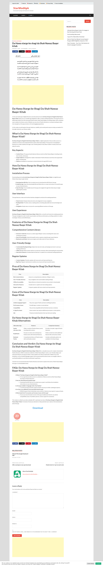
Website (14, 523)
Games (23, 15)
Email (14, 517)
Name (14, 510)
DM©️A (36, 3)
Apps (31, 15)
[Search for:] (79, 21)
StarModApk (21, 8)
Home (16, 15)
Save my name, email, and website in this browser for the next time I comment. (34, 531)
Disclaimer (42, 3)
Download (38, 408)
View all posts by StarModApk (30, 474)
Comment (15, 492)
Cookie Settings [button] (90, 563)
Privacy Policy (50, 3)
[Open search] (90, 15)
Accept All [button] (98, 563)
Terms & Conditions (59, 3)
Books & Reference (17, 41)
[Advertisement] (38, 30)
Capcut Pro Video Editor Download (75, 36)
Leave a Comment (32, 48)
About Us (24, 3)
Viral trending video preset (73, 34)
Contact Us (30, 3)
